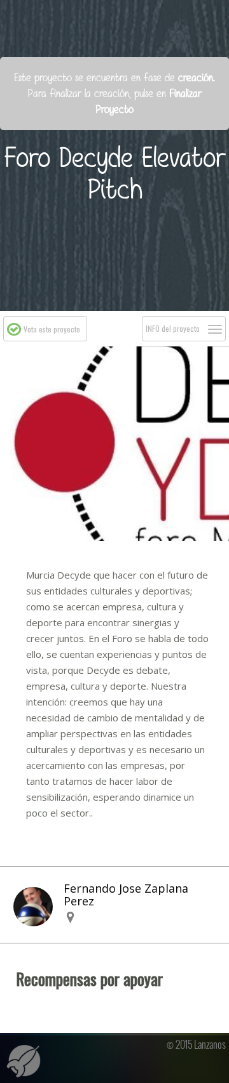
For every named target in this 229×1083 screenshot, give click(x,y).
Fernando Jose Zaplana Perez (126, 895)
